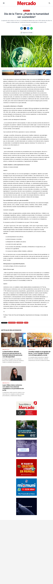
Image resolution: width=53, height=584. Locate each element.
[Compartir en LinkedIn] (21, 28)
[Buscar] (49, 3)
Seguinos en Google (27, 32)
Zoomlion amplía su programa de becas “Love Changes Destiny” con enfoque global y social (39, 353)
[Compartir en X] (25, 28)
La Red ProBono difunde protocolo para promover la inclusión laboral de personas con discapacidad (12, 354)
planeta (26, 322)
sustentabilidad (11, 322)
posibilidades (20, 322)
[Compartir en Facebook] (28, 28)
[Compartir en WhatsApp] (31, 28)
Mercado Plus (26, 10)
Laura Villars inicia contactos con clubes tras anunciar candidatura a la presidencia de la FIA (13, 387)
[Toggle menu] (3, 3)
